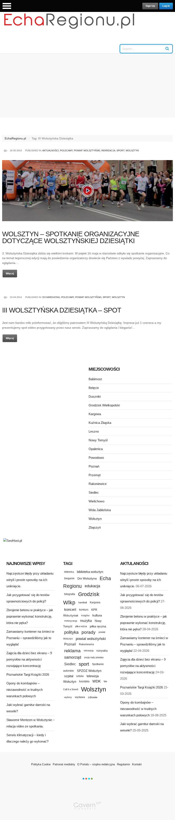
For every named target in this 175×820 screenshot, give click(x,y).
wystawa (80, 697)
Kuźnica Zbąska (100, 422)
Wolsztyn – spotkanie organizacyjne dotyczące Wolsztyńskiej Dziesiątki (70, 237)
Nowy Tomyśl (98, 440)
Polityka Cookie (41, 764)
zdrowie (92, 697)
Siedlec (94, 492)
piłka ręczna (98, 626)
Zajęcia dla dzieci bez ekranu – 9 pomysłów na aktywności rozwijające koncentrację (29, 659)
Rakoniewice (97, 484)
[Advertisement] (87, 85)
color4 (92, 779)
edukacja (92, 586)
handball (82, 602)
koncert (70, 609)
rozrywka (102, 650)
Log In (166, 5)
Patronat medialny (64, 764)
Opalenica (96, 449)
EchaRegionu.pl (15, 138)
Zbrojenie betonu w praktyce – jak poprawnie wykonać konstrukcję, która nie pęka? (29, 616)
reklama (72, 650)
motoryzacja (70, 620)
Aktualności (50, 150)
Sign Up (150, 5)
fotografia (69, 594)
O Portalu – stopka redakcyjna (96, 764)
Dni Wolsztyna (87, 578)
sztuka (80, 676)
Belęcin (94, 388)
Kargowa (95, 414)
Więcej (10, 273)
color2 (86, 779)
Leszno (94, 431)
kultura (97, 615)
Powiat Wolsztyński (87, 150)
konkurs (83, 609)
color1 (83, 779)
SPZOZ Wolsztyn (89, 670)
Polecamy (66, 150)
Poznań (94, 466)
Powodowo (96, 457)
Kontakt (137, 764)
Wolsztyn (132, 150)
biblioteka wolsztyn (90, 571)
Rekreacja (108, 150)
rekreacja (88, 650)
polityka (71, 632)
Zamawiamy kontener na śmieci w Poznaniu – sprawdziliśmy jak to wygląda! (30, 638)
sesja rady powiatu (94, 657)
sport (84, 664)
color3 (89, 779)
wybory (68, 697)
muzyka (86, 620)
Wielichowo (96, 501)
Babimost (95, 379)
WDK (96, 681)
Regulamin (123, 764)
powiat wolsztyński (91, 639)
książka (85, 615)
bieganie (69, 578)
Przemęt (95, 475)
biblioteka (69, 572)
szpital (68, 676)
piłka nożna (81, 626)
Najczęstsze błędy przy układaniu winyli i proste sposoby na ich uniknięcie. (29, 580)
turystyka (84, 681)
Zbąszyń (95, 527)
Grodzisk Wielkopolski (104, 405)
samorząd (72, 657)
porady (89, 632)
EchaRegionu (51, 297)
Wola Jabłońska (100, 510)
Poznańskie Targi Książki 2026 (27, 674)
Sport (120, 150)
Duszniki (95, 396)
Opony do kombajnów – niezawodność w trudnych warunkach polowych (24, 689)
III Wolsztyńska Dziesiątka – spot (61, 310)
